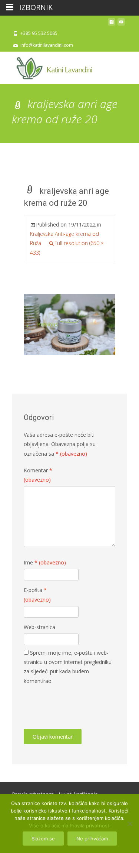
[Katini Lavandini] (52, 66)
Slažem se (43, 838)
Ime (45, 562)
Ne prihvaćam (92, 838)
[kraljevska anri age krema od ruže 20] (69, 324)
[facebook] (111, 23)
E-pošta (37, 594)
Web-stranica (39, 627)
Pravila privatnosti (90, 825)
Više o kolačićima (48, 825)
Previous (41, 324)
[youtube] (121, 23)
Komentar (38, 475)
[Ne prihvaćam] (129, 823)
